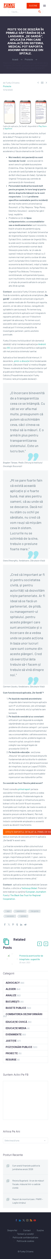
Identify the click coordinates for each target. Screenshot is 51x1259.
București (12, 1001)
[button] (39, 944)
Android (42, 344)
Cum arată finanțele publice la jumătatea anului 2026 (26, 1167)
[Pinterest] (13, 924)
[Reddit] (25, 924)
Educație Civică (16, 1022)
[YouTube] (35, 1220)
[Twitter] (9, 924)
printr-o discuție (21, 361)
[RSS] (31, 1220)
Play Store (43, 126)
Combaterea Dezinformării (24, 1014)
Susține (33, 5)
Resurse (11, 1059)
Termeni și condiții (25, 1234)
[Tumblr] (17, 924)
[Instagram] (27, 1220)
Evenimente (14, 1034)
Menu (44, 6)
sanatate (10, 916)
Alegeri (11, 989)
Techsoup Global (29, 888)
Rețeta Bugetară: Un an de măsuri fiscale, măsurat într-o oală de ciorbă (28, 1184)
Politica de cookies (25, 1241)
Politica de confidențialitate (25, 1237)
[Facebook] (5, 924)
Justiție (11, 1040)
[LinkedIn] (21, 924)
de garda (34, 911)
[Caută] (39, 11)
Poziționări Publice (19, 1047)
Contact (27, 1230)
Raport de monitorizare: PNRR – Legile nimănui (27, 1201)
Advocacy (13, 982)
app (8, 911)
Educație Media (16, 1028)
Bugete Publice (16, 1008)
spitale (23, 916)
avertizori (20, 911)
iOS (8, 347)
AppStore (8, 128)
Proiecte (7, 86)
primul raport (24, 789)
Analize (11, 995)
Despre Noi (12, 1230)
